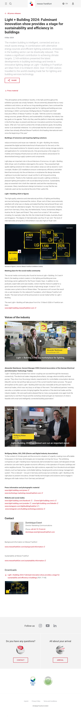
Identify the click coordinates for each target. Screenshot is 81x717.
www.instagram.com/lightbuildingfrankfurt (21, 506)
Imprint (26, 701)
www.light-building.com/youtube (17, 503)
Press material (12, 91)
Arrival (60, 660)
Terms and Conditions (50, 701)
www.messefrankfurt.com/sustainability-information (24, 561)
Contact (20, 660)
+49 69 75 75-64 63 (37, 529)
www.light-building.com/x (44, 501)
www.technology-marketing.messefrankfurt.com (23, 493)
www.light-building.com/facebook (17, 501)
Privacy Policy (36, 701)
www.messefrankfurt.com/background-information (24, 547)
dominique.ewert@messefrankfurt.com (40, 532)
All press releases (14, 13)
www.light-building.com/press (16, 490)
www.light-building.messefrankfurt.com (19, 308)
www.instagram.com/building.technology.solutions (24, 509)
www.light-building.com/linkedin (44, 503)
